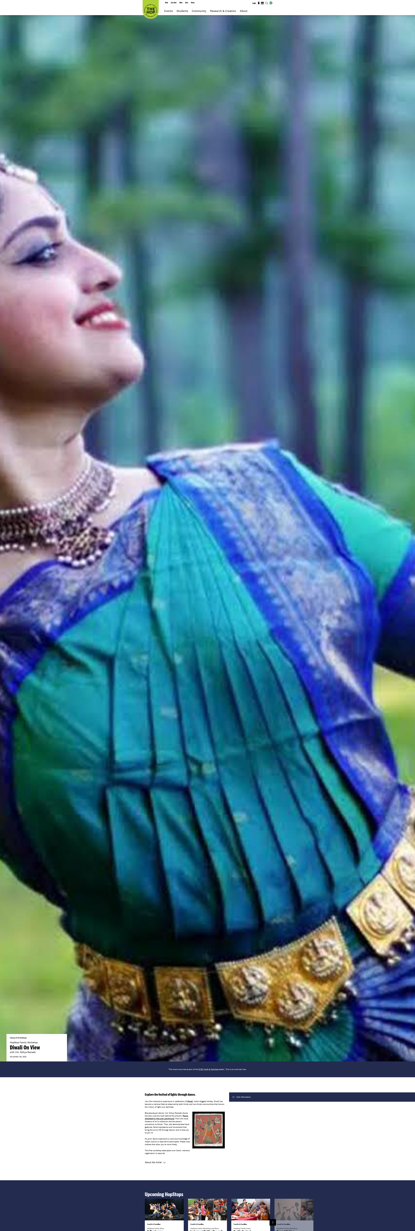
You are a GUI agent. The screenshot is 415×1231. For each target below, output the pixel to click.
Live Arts (173, 3)
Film (180, 3)
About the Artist (153, 1162)
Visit (166, 3)
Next (273, 1222)
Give (186, 3)
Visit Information (243, 1097)
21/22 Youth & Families (208, 1069)
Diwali (190, 1101)
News (193, 3)
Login (254, 3)
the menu (166, 14)
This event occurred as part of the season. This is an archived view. (207, 1069)
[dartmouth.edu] (271, 3)
